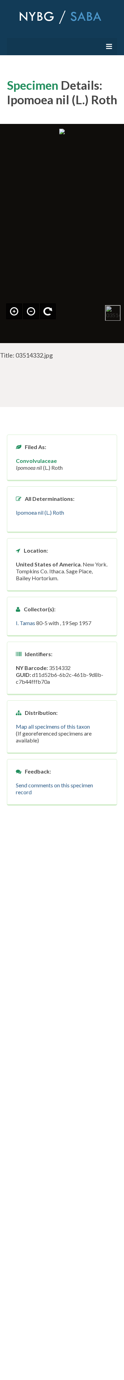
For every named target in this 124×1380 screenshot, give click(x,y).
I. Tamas (25, 623)
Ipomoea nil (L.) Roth (40, 512)
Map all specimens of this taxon (53, 726)
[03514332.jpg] (113, 313)
